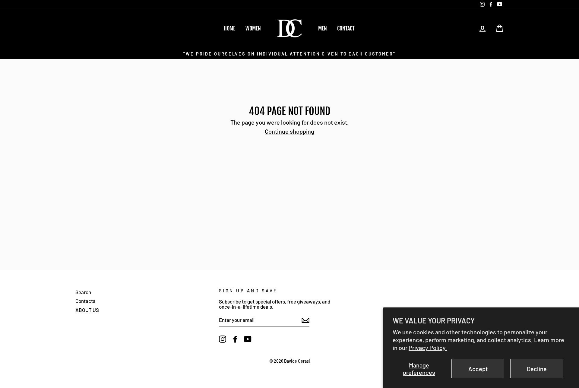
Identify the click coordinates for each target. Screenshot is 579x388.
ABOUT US (87, 310)
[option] (289, 53)
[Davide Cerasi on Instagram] (222, 339)
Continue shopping (289, 131)
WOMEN (253, 28)
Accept (478, 368)
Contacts (85, 301)
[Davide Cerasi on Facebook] (235, 339)
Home (229, 28)
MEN (322, 28)
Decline (537, 368)
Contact (346, 28)
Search (83, 292)
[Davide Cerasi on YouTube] (248, 339)
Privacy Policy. (428, 347)
